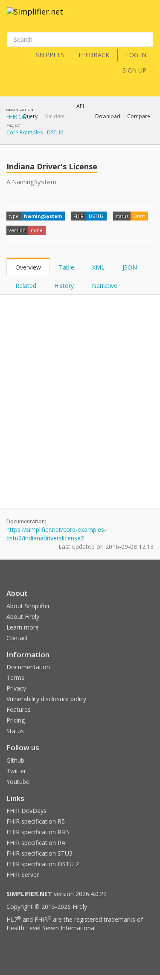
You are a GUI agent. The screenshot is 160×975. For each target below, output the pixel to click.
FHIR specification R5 (35, 821)
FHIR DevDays (26, 811)
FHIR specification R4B (37, 832)
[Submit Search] (146, 39)
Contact (17, 638)
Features (18, 709)
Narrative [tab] (104, 285)
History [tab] (64, 285)
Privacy (16, 688)
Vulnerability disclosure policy (46, 699)
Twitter (16, 771)
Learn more (22, 627)
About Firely (22, 616)
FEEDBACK (94, 55)
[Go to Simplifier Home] (35, 17)
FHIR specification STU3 (39, 853)
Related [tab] (25, 285)
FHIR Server (22, 875)
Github (15, 760)
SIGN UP (134, 70)
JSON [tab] (129, 267)
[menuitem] (117, 139)
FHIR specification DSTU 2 (42, 864)
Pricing (15, 720)
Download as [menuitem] (66, 138)
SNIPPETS (50, 55)
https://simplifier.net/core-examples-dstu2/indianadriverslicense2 (56, 533)
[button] (30, 116)
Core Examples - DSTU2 (34, 132)
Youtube (17, 782)
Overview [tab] (28, 267)
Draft (139, 216)
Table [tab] (66, 267)
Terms (15, 677)
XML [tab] (98, 267)
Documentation (28, 667)
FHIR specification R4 (35, 843)
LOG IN (136, 55)
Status (15, 731)
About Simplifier (28, 606)
